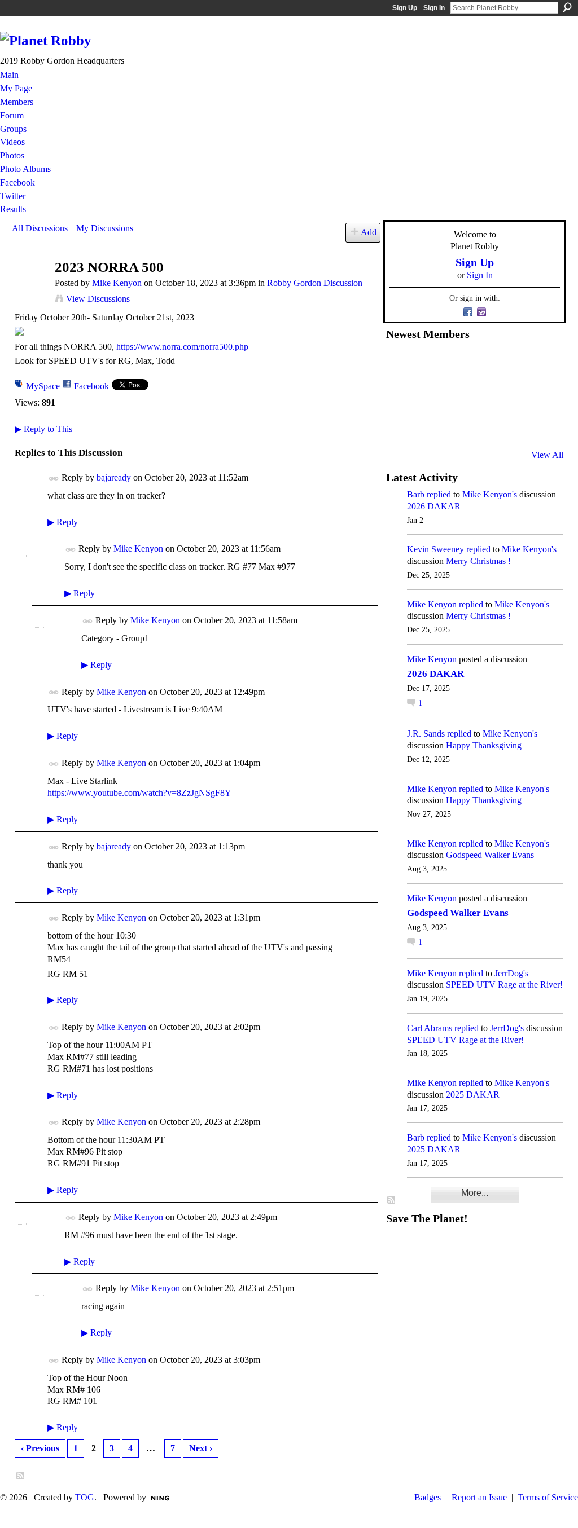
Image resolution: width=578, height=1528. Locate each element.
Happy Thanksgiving (484, 745)
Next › (200, 1448)
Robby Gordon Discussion (314, 283)
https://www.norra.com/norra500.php (182, 346)
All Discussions (40, 228)
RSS (21, 1476)
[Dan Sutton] (537, 363)
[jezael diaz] (427, 363)
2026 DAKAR (434, 506)
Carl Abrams (429, 1028)
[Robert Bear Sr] (537, 424)
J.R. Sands (426, 733)
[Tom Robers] (482, 394)
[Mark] (482, 424)
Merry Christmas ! (478, 561)
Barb (415, 494)
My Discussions (104, 228)
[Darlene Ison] (454, 363)
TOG (84, 1497)
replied (439, 494)
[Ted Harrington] (399, 424)
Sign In (434, 8)
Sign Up (404, 8)
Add (368, 232)
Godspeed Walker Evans (490, 855)
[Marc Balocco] (510, 363)
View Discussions (98, 298)
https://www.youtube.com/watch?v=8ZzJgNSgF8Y (139, 793)
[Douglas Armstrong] (399, 363)
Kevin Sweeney (435, 549)
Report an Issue (479, 1497)
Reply (62, 522)
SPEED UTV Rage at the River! (504, 984)
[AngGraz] (510, 394)
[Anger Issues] (454, 424)
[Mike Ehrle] (482, 363)
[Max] (537, 394)
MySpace (43, 386)
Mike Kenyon (117, 283)
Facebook (91, 386)
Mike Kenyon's (489, 494)
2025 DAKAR (473, 1094)
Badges (427, 1497)
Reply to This (43, 429)
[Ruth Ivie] (454, 394)
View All (547, 455)
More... (474, 1192)
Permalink (54, 478)
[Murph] (427, 424)
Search (567, 7)
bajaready (114, 477)
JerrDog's (511, 973)
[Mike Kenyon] (30, 289)
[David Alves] (427, 394)
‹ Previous (40, 1448)
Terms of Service (548, 1497)
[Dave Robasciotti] (399, 394)
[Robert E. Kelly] (510, 424)
